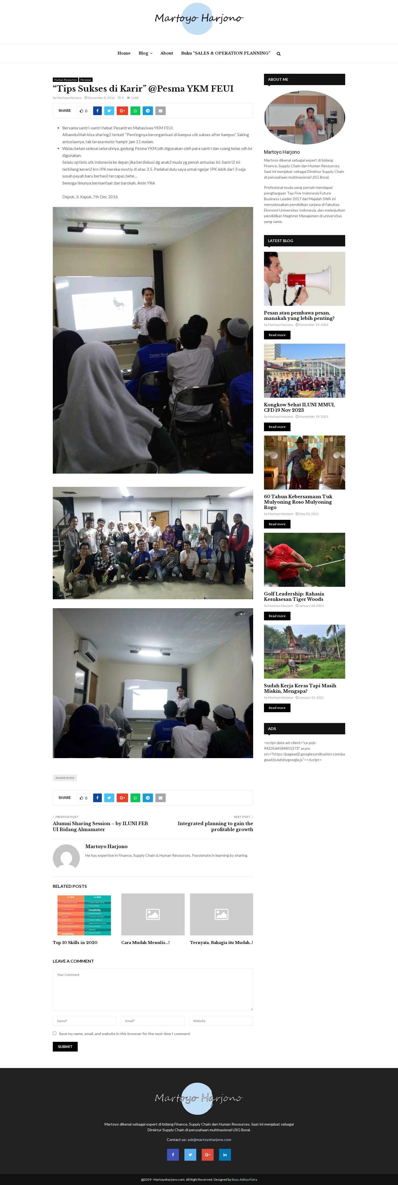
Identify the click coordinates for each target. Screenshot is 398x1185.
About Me (278, 79)
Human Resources (65, 79)
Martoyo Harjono (69, 98)
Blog (143, 53)
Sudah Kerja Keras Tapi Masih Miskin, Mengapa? (300, 688)
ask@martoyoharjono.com (209, 1139)
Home (124, 53)
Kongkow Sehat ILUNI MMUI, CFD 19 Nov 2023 (299, 407)
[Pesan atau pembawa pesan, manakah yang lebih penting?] (304, 279)
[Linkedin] (225, 1155)
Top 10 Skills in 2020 (75, 942)
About (167, 53)
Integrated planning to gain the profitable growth (215, 826)
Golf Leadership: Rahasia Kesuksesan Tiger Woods (294, 596)
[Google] (208, 1155)
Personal (85, 79)
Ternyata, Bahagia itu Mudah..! (221, 942)
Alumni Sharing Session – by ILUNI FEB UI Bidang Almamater (100, 826)
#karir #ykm (65, 777)
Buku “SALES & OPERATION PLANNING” (225, 53)
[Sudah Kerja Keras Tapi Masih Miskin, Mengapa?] (304, 652)
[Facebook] (173, 1155)
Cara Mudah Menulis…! (145, 942)
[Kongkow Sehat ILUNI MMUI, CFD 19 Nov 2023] (304, 371)
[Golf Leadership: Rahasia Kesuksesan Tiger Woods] (304, 560)
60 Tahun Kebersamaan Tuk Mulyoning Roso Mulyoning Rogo (298, 502)
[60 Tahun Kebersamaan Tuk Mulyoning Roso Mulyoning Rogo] (304, 463)
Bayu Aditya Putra (244, 1179)
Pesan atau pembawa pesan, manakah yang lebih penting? (299, 315)
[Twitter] (190, 1155)
